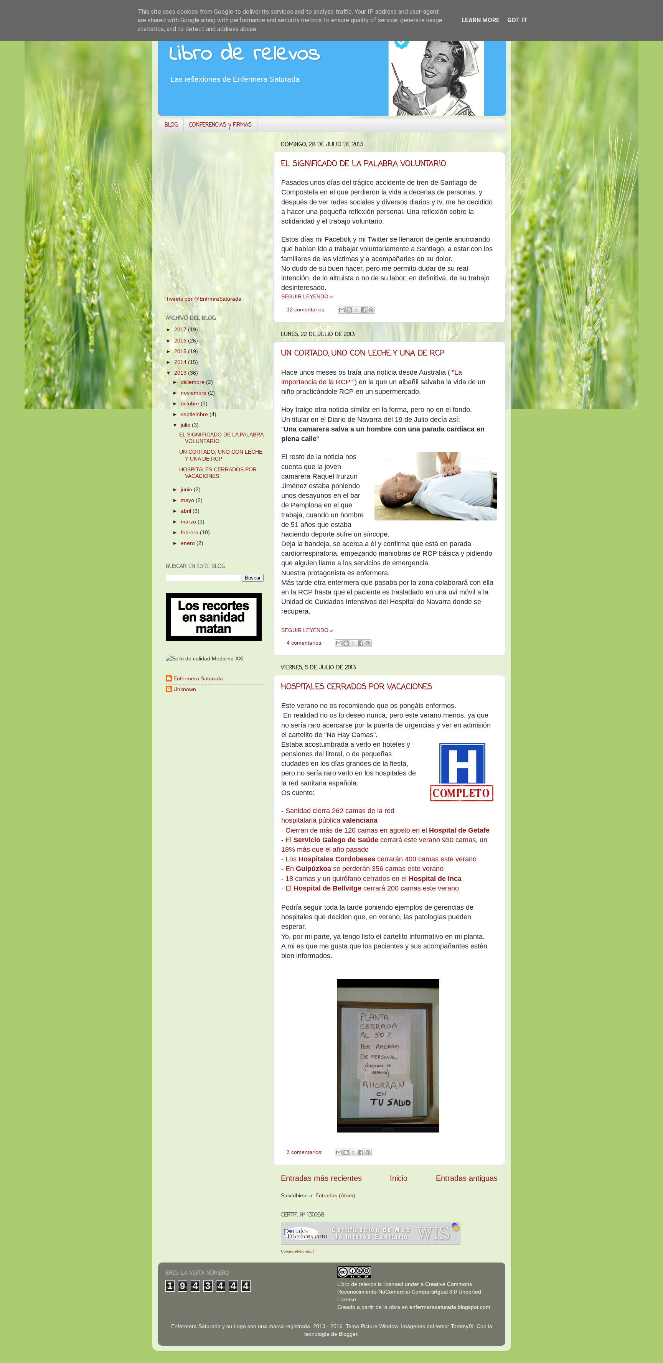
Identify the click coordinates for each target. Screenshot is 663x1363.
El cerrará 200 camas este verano (373, 888)
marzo (189, 522)
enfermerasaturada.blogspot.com (449, 1307)
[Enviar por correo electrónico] (342, 310)
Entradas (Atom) (335, 1195)
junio (187, 489)
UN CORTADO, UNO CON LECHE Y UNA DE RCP (362, 353)
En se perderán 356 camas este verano (365, 868)
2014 (181, 362)
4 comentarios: (305, 643)
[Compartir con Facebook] (364, 310)
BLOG (171, 125)
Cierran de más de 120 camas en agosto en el (388, 830)
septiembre (195, 414)
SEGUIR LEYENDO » (307, 296)
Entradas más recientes (321, 1178)
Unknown (184, 689)
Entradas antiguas (467, 1178)
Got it (517, 20)
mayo (188, 500)
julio (186, 425)
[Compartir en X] (356, 310)
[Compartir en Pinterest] (371, 310)
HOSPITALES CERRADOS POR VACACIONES (356, 687)
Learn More (481, 20)
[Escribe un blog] (349, 310)
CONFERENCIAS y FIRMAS (220, 125)
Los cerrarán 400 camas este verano (381, 859)
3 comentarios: (305, 1152)
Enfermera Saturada (198, 678)
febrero (190, 532)
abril (187, 511)
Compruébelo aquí (297, 1251)
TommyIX (462, 1326)
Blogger (348, 1334)
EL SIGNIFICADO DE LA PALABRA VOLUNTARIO (363, 164)
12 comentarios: (307, 309)
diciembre (193, 382)
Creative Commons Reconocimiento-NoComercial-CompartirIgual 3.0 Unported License (409, 1291)
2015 (181, 351)
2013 (181, 373)
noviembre (194, 393)
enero (188, 543)
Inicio (398, 1178)
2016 (181, 340)
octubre (191, 403)
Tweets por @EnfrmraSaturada (203, 299)
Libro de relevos (245, 54)
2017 (181, 329)
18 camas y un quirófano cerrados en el (373, 878)
